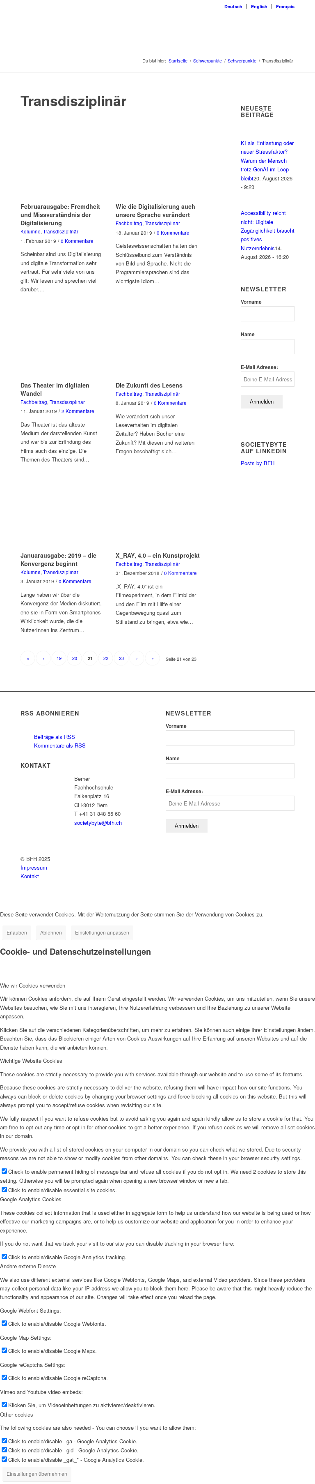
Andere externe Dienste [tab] (28, 1266)
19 (59, 658)
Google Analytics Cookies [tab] (31, 1199)
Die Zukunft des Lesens (149, 385)
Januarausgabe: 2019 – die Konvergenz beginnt (58, 559)
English (259, 6)
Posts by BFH (257, 463)
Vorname (251, 301)
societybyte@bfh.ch (98, 822)
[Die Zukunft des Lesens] (158, 344)
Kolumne (31, 231)
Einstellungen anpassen (102, 932)
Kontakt (30, 876)
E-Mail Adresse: (259, 367)
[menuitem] (233, 6)
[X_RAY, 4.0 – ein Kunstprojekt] (158, 514)
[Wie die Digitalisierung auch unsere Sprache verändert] (158, 166)
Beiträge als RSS (53, 737)
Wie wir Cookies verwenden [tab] (32, 985)
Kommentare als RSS (59, 745)
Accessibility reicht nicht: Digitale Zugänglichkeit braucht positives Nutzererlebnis (267, 230)
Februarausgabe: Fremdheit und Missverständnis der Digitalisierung (60, 214)
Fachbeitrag (129, 223)
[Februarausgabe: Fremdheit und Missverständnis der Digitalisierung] (63, 166)
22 (105, 658)
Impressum (34, 867)
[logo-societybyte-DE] (157, 30)
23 (121, 658)
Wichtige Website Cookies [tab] (31, 1060)
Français (285, 6)
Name (248, 334)
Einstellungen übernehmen (37, 1473)
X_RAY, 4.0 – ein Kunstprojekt (158, 555)
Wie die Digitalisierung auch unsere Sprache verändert (155, 210)
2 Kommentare (78, 411)
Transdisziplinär (60, 231)
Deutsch (233, 6)
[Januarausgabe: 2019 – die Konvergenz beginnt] (63, 514)
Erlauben (17, 932)
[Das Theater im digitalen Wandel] (63, 344)
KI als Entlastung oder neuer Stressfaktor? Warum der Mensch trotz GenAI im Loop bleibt (267, 160)
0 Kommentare (77, 241)
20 (74, 658)
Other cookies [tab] (16, 1414)
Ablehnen (51, 932)
